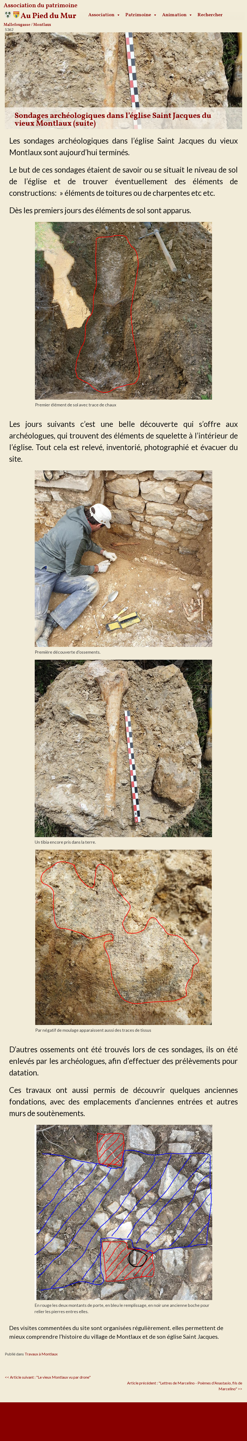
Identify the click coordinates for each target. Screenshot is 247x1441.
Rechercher (210, 15)
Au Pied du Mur (48, 16)
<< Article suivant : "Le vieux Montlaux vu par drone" (48, 1377)
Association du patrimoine (40, 5)
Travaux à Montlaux (41, 1354)
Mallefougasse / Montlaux (27, 25)
